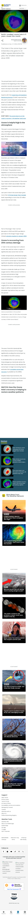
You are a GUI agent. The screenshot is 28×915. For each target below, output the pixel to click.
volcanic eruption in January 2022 (16, 236)
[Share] (2, 40)
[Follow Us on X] (23, 852)
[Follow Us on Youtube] (11, 852)
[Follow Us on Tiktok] (15, 852)
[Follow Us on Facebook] (3, 852)
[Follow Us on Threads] (19, 852)
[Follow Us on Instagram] (7, 852)
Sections (21, 8)
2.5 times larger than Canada (17, 195)
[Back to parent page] (6, 7)
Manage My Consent (7, 807)
